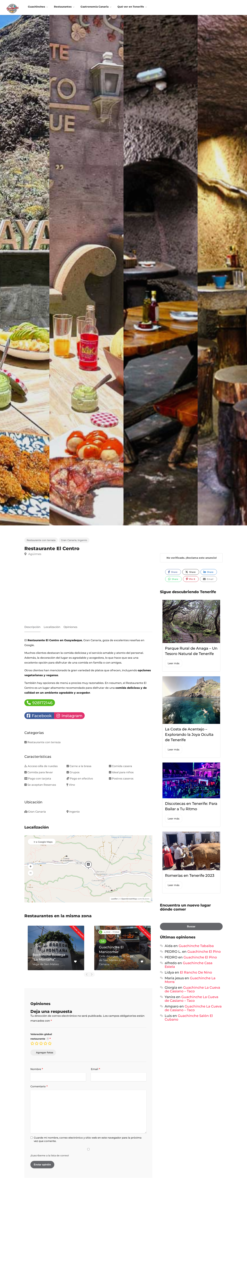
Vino (72, 784)
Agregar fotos (44, 1052)
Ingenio (82, 540)
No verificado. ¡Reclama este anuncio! (192, 557)
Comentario (39, 1087)
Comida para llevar (40, 772)
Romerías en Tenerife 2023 (189, 875)
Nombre (36, 1069)
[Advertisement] (88, 591)
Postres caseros (122, 778)
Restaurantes (63, 6)
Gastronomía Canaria (94, 6)
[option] (161, 270)
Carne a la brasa (80, 766)
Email (95, 1069)
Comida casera (122, 766)
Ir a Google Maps (43, 841)
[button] (30, 866)
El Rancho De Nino (196, 972)
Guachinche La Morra (190, 980)
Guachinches (36, 6)
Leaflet (114, 899)
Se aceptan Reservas (41, 784)
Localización (52, 627)
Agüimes (34, 554)
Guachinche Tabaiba (196, 946)
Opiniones (70, 627)
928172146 (42, 702)
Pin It (192, 579)
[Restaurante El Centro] (86, 270)
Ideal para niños (123, 772)
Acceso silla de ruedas (43, 766)
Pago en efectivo (81, 778)
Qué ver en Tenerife (130, 6)
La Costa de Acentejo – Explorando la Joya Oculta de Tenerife (189, 734)
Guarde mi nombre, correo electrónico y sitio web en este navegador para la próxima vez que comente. (87, 1139)
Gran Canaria (68, 540)
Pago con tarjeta (39, 778)
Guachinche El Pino (204, 951)
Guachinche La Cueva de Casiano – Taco (192, 989)
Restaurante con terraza (41, 540)
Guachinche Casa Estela (188, 965)
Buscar (191, 926)
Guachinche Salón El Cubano (189, 1017)
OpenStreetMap (129, 899)
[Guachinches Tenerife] (12, 8)
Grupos (74, 772)
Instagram (71, 715)
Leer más (173, 663)
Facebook (41, 715)
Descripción (32, 627)
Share (173, 572)
